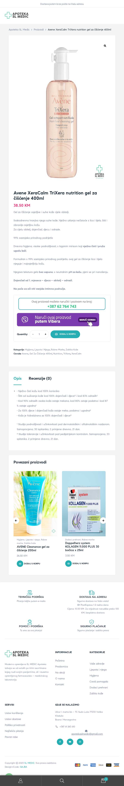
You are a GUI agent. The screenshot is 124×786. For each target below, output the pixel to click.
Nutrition (57, 353)
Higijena (29, 349)
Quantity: (22, 334)
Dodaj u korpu (68, 334)
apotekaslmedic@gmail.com (87, 733)
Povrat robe (11, 736)
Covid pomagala (99, 681)
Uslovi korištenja (14, 713)
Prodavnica (61, 666)
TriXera (66, 353)
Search (62, 781)
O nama (60, 678)
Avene (25, 353)
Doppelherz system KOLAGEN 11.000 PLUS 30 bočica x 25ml (82, 546)
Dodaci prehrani (73, 539)
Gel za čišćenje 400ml (41, 353)
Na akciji (60, 672)
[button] (105, 45)
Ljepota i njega (42, 349)
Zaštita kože (72, 349)
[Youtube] (70, 742)
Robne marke (58, 349)
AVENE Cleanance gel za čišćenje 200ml (33, 548)
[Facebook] (60, 742)
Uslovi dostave (13, 719)
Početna (59, 660)
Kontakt (59, 684)
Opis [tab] (17, 378)
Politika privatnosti (15, 725)
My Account (20, 781)
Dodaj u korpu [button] (32, 563)
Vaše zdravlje (97, 663)
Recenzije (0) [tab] (40, 378)
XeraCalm (76, 353)
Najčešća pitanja (14, 731)
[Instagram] (80, 742)
